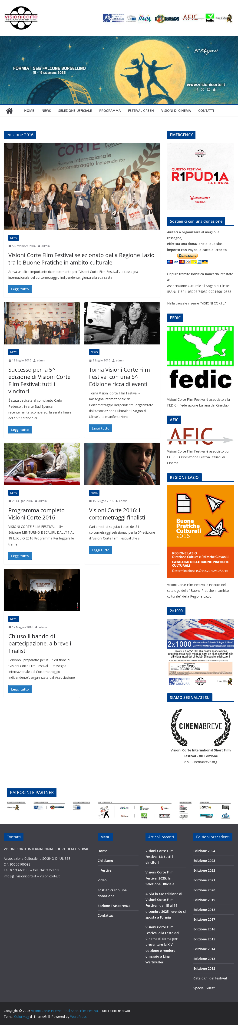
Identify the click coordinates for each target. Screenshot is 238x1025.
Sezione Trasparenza (114, 905)
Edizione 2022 (204, 870)
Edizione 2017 (204, 919)
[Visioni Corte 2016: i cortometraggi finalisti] (122, 464)
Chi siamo (105, 860)
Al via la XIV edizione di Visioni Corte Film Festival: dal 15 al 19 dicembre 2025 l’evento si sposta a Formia (165, 905)
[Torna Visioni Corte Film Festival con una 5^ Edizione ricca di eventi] (122, 323)
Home (29, 110)
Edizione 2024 (204, 851)
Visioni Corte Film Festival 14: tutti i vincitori (159, 857)
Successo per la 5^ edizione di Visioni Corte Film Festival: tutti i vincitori (39, 380)
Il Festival (105, 870)
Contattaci (106, 915)
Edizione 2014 (204, 949)
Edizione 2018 (204, 909)
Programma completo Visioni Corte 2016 (36, 513)
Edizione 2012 (204, 968)
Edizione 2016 (204, 929)
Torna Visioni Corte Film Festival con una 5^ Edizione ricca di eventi (119, 377)
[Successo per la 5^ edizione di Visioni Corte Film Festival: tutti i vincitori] (42, 323)
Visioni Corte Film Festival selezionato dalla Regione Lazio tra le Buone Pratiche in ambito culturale (81, 258)
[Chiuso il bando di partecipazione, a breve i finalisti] (42, 590)
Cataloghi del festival (210, 978)
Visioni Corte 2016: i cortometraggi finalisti (117, 513)
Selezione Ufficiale (75, 110)
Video (102, 880)
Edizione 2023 (204, 860)
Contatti (206, 110)
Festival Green (141, 110)
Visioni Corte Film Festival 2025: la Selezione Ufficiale (159, 878)
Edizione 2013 (204, 958)
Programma (110, 110)
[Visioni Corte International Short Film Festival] (119, 39)
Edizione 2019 (204, 900)
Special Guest (204, 988)
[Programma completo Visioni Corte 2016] (42, 464)
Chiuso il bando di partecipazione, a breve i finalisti (39, 643)
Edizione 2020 (204, 890)
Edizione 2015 (204, 939)
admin (45, 246)
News (46, 110)
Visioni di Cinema (176, 110)
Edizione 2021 (204, 880)
